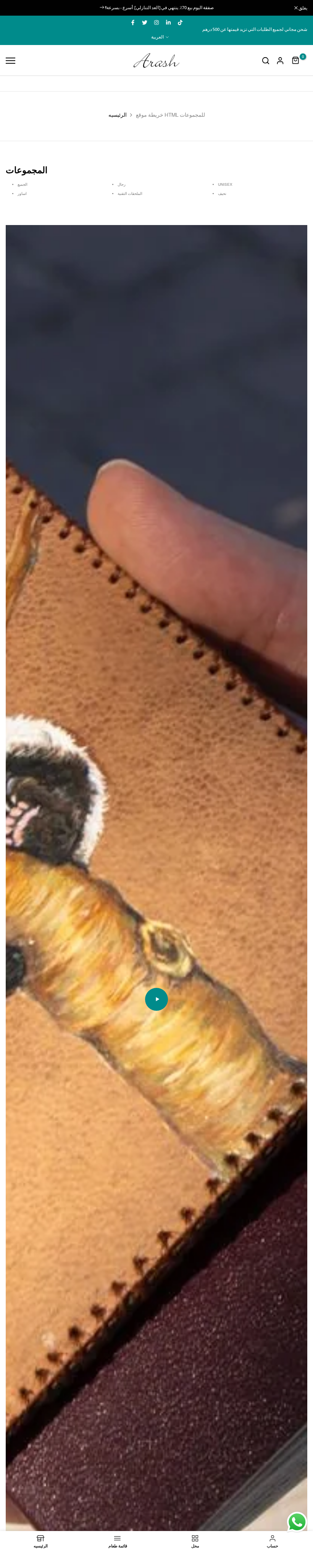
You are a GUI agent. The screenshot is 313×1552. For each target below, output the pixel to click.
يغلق (14, 8)
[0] (296, 60)
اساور (22, 193)
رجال (122, 184)
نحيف (222, 193)
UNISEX (225, 184)
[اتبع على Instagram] (156, 22)
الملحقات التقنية (130, 193)
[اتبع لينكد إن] (168, 22)
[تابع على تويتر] (145, 22)
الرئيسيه (117, 115)
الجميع (22, 184)
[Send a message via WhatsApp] (297, 1522)
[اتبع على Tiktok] (180, 22)
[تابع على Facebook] (133, 22)
